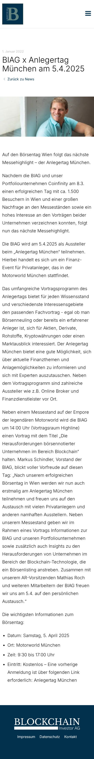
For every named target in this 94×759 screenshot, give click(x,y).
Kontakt (70, 736)
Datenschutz (50, 736)
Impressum (26, 736)
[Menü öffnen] (88, 13)
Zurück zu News (20, 79)
